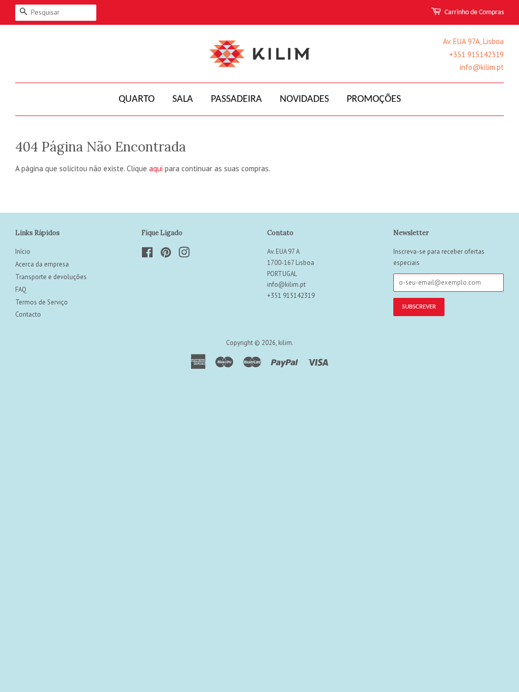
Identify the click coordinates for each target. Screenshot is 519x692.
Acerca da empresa (42, 264)
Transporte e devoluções (51, 277)
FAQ (20, 289)
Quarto (137, 99)
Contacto (28, 314)
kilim (285, 342)
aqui (156, 168)
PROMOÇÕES (374, 99)
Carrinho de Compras (474, 12)
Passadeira (236, 99)
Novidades (304, 99)
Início (22, 251)
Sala (182, 99)
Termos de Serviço (41, 302)
